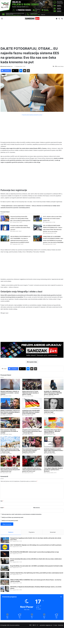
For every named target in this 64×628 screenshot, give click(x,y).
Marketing (60, 625)
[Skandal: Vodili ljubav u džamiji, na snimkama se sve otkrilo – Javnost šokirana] (10, 384)
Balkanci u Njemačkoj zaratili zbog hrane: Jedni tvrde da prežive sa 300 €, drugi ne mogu (10, 450)
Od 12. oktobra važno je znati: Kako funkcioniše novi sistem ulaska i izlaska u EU (52, 218)
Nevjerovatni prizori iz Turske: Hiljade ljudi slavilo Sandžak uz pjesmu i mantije (30, 393)
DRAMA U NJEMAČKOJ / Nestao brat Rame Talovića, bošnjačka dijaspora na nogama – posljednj (10, 412)
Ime (2, 501)
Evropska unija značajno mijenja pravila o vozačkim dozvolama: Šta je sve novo (20, 227)
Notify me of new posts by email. (10, 520)
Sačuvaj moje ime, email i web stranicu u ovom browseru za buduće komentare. (22, 514)
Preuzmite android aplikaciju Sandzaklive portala (32, 340)
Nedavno (10, 532)
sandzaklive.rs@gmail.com (46, 625)
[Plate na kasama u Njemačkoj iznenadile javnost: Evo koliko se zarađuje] (10, 422)
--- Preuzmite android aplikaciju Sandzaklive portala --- (32, 114)
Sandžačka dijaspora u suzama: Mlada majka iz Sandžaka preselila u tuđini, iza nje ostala (53, 450)
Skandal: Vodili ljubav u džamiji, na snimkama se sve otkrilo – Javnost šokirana (10, 393)
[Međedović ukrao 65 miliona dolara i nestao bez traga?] (53, 403)
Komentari (53, 532)
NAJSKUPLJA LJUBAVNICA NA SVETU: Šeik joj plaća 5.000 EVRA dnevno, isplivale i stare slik (53, 393)
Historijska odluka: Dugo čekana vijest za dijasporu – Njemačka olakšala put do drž (52, 431)
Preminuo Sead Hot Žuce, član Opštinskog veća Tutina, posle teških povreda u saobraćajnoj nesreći (36, 572)
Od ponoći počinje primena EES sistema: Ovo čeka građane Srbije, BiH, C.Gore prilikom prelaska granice (20, 218)
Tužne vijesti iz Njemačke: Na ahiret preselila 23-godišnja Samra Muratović (53, 469)
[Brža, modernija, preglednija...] (32, 349)
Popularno (31, 532)
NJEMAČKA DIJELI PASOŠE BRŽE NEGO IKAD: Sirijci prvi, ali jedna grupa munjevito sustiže (31, 412)
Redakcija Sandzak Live (7, 66)
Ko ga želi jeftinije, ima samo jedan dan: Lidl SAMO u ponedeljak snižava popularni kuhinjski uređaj (36, 566)
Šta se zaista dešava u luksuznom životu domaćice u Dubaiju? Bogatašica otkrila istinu (31, 450)
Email (2, 507)
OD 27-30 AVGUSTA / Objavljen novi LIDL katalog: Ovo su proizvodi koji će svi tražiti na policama (35, 545)
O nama (55, 625)
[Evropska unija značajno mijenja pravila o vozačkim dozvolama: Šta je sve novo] (5, 227)
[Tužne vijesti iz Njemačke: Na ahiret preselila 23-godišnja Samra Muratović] (53, 461)
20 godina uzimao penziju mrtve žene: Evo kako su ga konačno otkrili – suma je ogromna (32, 431)
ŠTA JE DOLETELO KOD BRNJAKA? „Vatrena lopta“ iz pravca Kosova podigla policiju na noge (34, 552)
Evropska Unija (32, 362)
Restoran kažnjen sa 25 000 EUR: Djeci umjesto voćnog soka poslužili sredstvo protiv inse (10, 469)
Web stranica (36, 507)
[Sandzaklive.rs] (32, 18)
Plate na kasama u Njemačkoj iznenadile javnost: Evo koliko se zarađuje (9, 431)
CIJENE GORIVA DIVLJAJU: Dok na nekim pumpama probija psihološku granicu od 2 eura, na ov (32, 469)
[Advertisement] (32, 33)
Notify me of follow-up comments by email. (12, 517)
